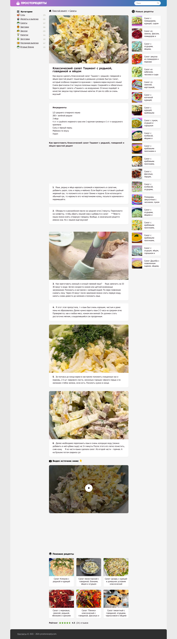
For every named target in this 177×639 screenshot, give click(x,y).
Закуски (23, 31)
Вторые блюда (27, 47)
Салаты (23, 23)
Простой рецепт (59, 11)
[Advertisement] (88, 167)
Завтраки (24, 27)
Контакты (21, 634)
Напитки (24, 35)
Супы (22, 15)
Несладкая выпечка (29, 43)
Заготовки (25, 39)
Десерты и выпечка (29, 19)
